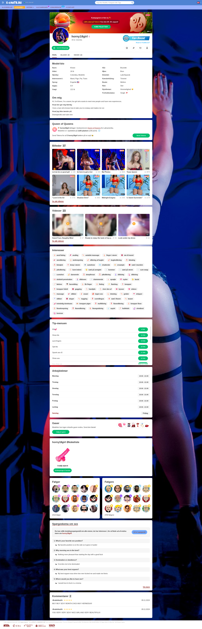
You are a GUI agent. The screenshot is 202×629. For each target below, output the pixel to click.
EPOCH (34, 622)
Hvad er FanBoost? (143, 42)
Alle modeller (7, 7)
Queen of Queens (94, 128)
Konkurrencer (55, 7)
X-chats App (70, 7)
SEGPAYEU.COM (41, 622)
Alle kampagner (42, 7)
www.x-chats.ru (24, 622)
